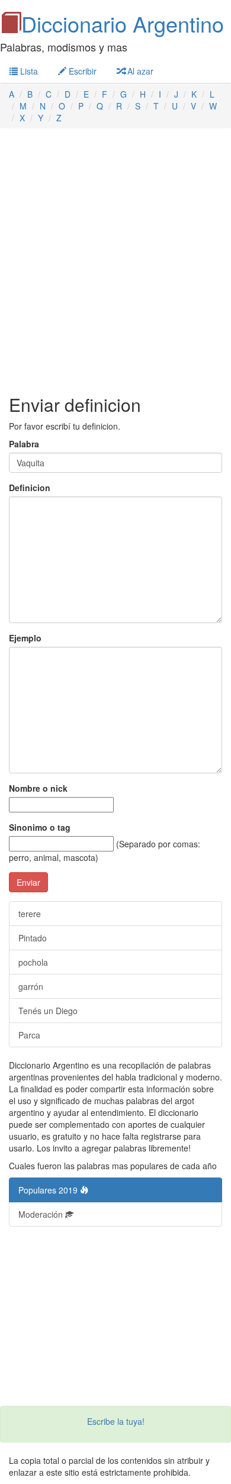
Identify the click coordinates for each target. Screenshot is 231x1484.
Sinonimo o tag (39, 827)
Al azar (139, 71)
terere (29, 914)
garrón (30, 986)
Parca (29, 1035)
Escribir (81, 71)
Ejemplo (25, 638)
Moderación (41, 1214)
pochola (33, 962)
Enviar (28, 882)
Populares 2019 (49, 1190)
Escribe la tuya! (116, 1421)
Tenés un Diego (48, 1011)
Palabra (24, 444)
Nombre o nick (38, 788)
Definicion (29, 487)
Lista (28, 71)
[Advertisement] (115, 261)
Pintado (32, 938)
